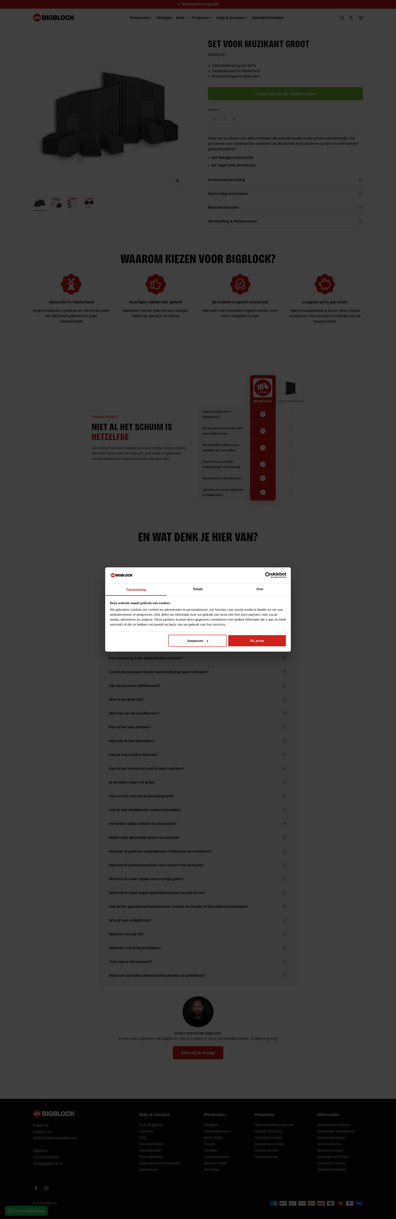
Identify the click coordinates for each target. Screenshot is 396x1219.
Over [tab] (259, 589)
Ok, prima (257, 640)
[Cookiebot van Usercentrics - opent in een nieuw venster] (268, 575)
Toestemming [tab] (136, 589)
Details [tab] (198, 589)
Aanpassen (195, 640)
